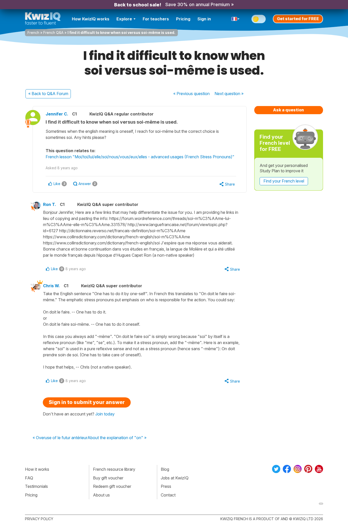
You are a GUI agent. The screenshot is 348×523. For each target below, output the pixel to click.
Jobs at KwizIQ (175, 477)
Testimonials (36, 486)
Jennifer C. (57, 113)
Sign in (204, 18)
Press (166, 486)
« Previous (191, 93)
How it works (37, 469)
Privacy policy (39, 519)
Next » (229, 93)
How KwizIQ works (90, 18)
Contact (168, 495)
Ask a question (288, 109)
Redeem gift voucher (112, 486)
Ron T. (49, 204)
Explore (124, 18)
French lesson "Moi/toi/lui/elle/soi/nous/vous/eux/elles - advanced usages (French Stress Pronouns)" (140, 156)
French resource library (114, 469)
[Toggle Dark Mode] (258, 19)
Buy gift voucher (108, 477)
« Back (48, 93)
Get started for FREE (298, 18)
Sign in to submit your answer (87, 402)
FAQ (29, 477)
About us (101, 495)
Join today (105, 413)
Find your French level (283, 181)
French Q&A (53, 32)
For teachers (156, 18)
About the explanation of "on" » (116, 438)
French (33, 32)
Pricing (183, 18)
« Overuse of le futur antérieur (60, 438)
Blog (165, 469)
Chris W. (51, 285)
